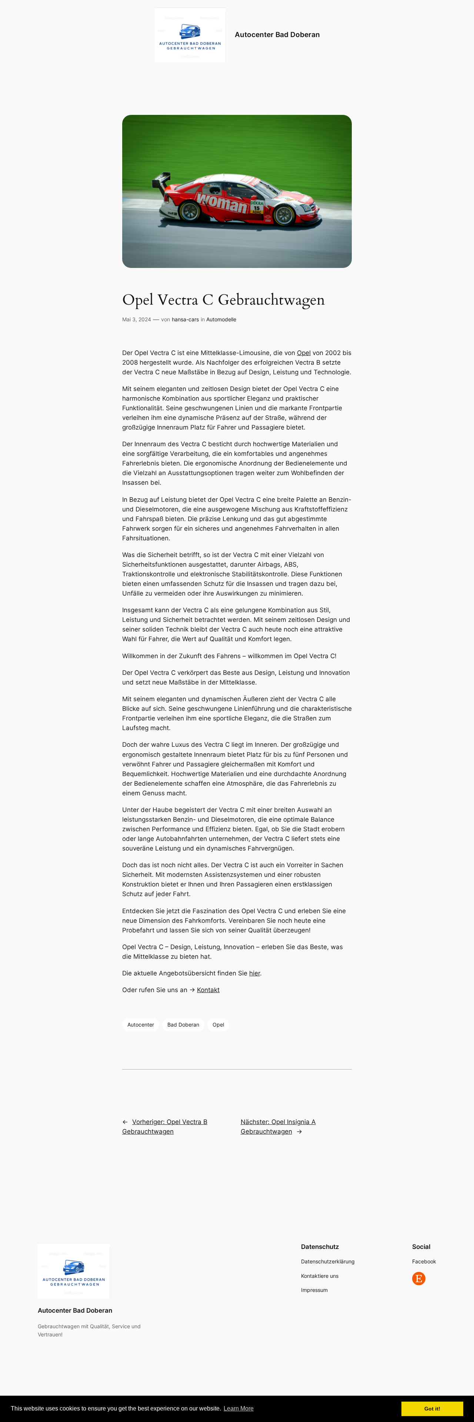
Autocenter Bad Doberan (277, 34)
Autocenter (140, 1024)
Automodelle (221, 319)
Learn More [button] (239, 1408)
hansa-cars (185, 319)
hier (254, 973)
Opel (304, 353)
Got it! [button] (432, 1409)
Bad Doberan (183, 1024)
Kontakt (208, 990)
